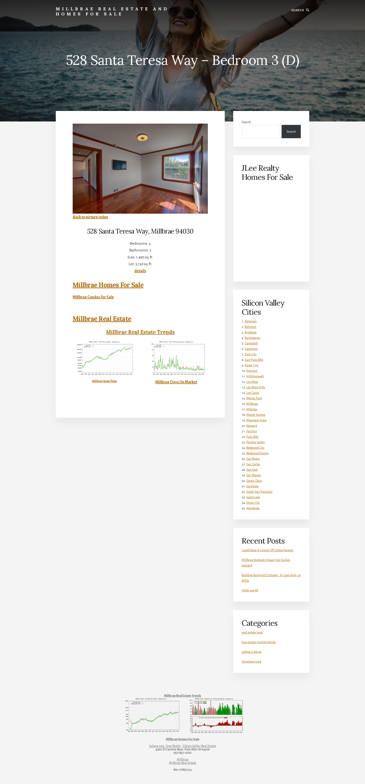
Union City (253, 502)
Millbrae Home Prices (104, 381)
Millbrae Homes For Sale (108, 285)
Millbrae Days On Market (176, 382)
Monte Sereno (255, 415)
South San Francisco (259, 491)
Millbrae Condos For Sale (93, 297)
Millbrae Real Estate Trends (140, 332)
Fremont (251, 371)
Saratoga (252, 486)
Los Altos (252, 382)
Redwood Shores (257, 453)
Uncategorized (251, 661)
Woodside (253, 508)
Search (246, 122)
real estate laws (252, 632)
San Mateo (253, 475)
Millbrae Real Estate (102, 319)
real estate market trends (259, 642)
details (140, 271)
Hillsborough (255, 376)
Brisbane (251, 332)
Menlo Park (254, 398)
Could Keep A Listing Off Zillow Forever (267, 550)
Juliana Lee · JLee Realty (165, 746)
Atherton (251, 321)
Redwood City (255, 447)
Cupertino (251, 349)
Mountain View (256, 420)
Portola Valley (255, 442)
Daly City (251, 354)
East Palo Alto (254, 360)
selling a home (251, 652)
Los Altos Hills (255, 387)
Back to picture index (90, 217)
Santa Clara (254, 480)
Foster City (251, 365)
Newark (251, 426)
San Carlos (253, 464)
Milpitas (251, 409)
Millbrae (252, 404)
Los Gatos (252, 393)
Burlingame (252, 338)
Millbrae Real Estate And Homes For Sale (112, 11)
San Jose (252, 469)
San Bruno (253, 458)
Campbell (251, 343)
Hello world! (250, 590)
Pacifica (251, 431)
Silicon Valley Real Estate (199, 746)
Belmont (250, 327)
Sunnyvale (253, 497)
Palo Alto (252, 436)
